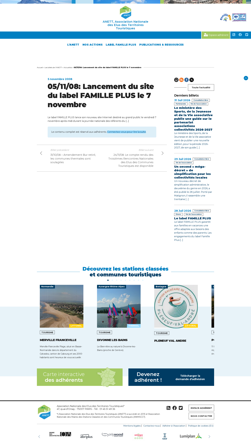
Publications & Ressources (161, 44)
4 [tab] (121, 280)
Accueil (40, 67)
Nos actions (93, 44)
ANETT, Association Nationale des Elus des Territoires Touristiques (125, 25)
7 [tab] (134, 280)
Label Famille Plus (121, 44)
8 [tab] (138, 280)
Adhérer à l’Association (173, 425)
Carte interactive (64, 377)
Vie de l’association (199, 104)
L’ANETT (73, 44)
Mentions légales (132, 425)
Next (210, 436)
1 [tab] (108, 280)
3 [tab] (116, 280)
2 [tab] (112, 280)
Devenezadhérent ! (169, 377)
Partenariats (181, 104)
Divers (178, 214)
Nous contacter (201, 416)
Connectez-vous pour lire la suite (126, 132)
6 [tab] (129, 280)
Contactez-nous (151, 425)
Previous (40, 436)
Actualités (68, 67)
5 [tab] (125, 280)
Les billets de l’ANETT (53, 67)
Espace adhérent (218, 35)
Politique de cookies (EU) (200, 425)
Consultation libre (200, 100)
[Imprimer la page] (176, 80)
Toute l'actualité (201, 87)
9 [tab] (142, 280)
